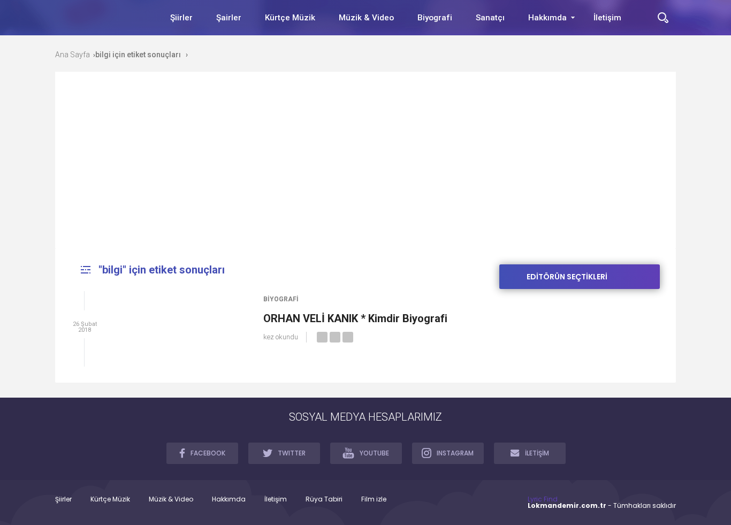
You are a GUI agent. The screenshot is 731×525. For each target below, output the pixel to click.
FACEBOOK (208, 453)
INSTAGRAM (455, 453)
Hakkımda (547, 17)
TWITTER (292, 453)
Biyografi (434, 17)
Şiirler (181, 17)
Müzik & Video (366, 17)
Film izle (373, 499)
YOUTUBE (374, 453)
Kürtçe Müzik (290, 17)
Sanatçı (490, 17)
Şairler (228, 17)
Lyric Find (543, 499)
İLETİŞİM (537, 453)
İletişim (607, 17)
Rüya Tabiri (324, 499)
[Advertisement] (365, 168)
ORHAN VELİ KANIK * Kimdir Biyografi (355, 318)
